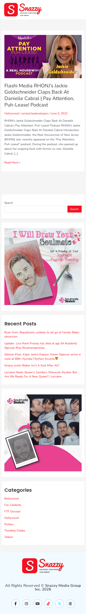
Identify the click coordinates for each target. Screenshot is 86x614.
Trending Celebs (14, 530)
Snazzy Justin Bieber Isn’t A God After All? (31, 365)
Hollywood (11, 113)
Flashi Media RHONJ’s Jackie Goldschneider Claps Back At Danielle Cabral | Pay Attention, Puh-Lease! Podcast (39, 95)
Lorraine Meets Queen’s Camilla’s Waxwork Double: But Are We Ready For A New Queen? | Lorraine (40, 374)
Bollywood (11, 498)
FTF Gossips (12, 511)
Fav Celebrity (12, 505)
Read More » (12, 162)
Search (8, 203)
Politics (9, 524)
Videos (8, 537)
